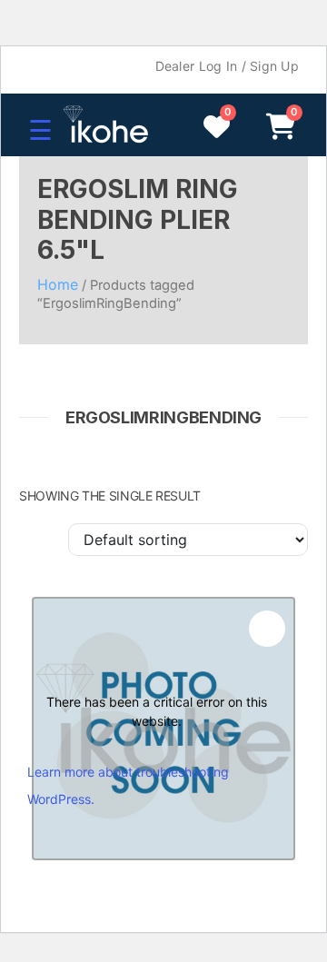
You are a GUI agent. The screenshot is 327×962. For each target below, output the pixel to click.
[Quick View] (267, 628)
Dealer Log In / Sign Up (227, 66)
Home (57, 284)
